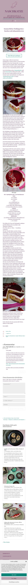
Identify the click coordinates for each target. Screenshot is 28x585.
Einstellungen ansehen (14, 582)
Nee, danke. (14, 578)
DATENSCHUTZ (7, 556)
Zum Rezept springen (14, 55)
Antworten (21, 371)
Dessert (17, 487)
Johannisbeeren (12, 335)
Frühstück (21, 524)
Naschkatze (8, 451)
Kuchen (7, 331)
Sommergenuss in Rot (8, 76)
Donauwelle (8, 71)
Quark (17, 335)
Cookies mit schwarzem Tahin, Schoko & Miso (14, 449)
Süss (10, 331)
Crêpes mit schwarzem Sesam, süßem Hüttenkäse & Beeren (13, 523)
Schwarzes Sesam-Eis (9, 486)
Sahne (23, 335)
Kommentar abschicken (17, 408)
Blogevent (7, 335)
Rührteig (20, 335)
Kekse (17, 451)
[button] (26, 561)
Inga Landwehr (9, 346)
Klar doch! (14, 574)
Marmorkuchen (18, 70)
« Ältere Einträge (6, 542)
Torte (7, 336)
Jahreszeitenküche (7, 78)
